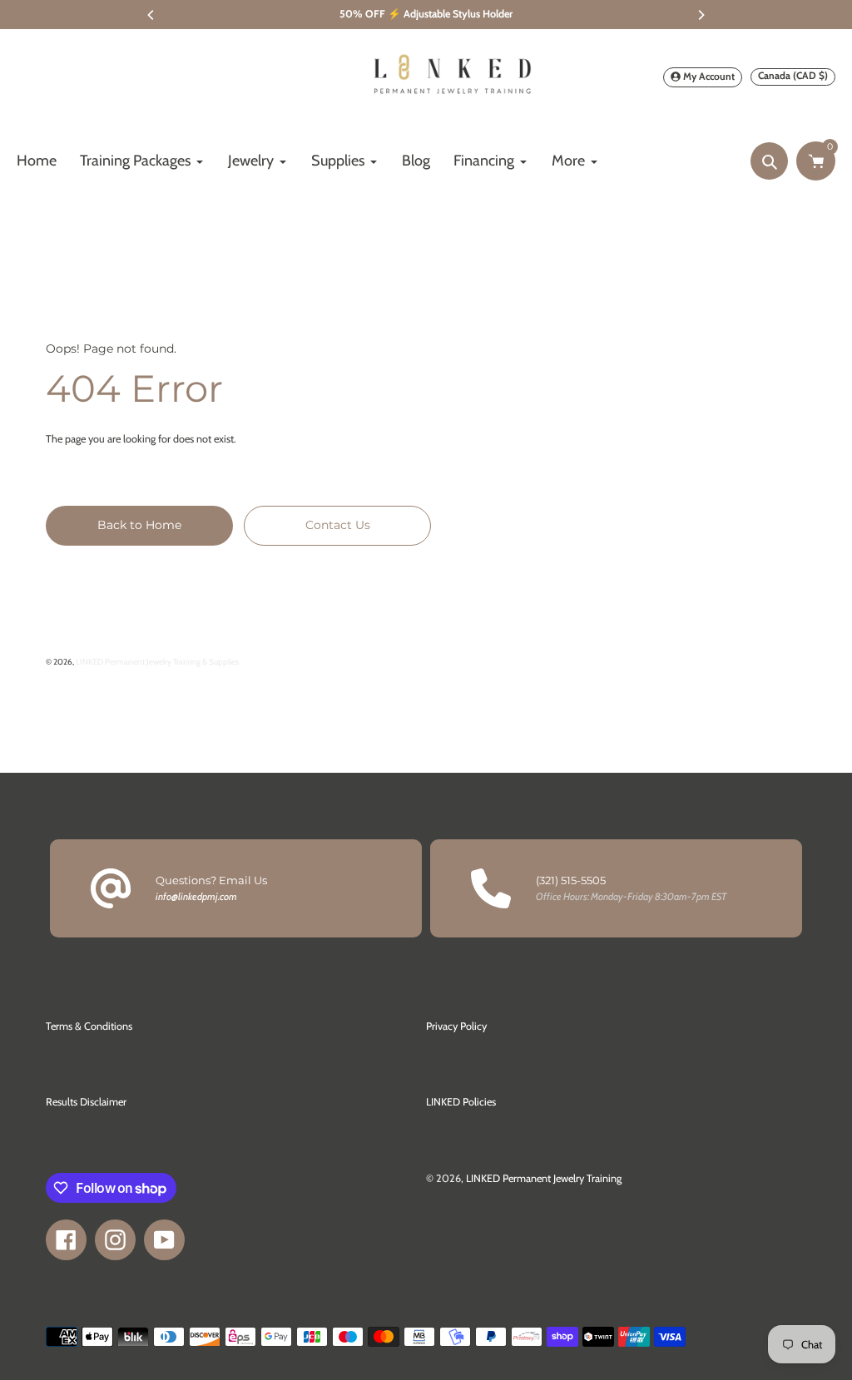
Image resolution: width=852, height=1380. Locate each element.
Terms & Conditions (89, 1026)
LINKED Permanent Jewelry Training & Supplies (157, 661)
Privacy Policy (456, 1026)
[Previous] (151, 15)
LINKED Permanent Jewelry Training (544, 1178)
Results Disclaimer (86, 1102)
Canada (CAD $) (793, 75)
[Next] (700, 15)
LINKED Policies (461, 1102)
